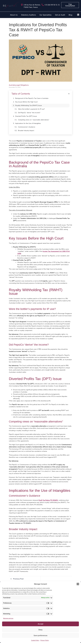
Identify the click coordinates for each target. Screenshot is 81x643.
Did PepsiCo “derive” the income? (29, 113)
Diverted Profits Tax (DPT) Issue (26, 116)
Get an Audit (60, 15)
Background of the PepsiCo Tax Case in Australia (31, 98)
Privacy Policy (44, 640)
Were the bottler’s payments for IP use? (31, 109)
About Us (14, 15)
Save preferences (40, 635)
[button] (78, 584)
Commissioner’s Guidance (26, 127)
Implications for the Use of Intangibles (28, 123)
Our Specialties (45, 15)
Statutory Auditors (28, 15)
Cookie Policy (35, 640)
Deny (40, 630)
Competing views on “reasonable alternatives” (33, 120)
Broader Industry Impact (26, 131)
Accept (40, 624)
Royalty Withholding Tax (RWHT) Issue (28, 105)
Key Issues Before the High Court (26, 102)
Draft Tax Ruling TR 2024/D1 (48, 500)
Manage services (8, 618)
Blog (70, 15)
